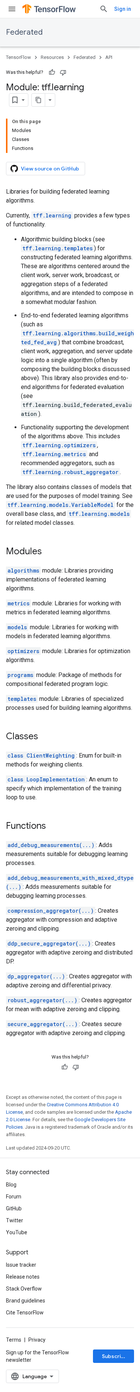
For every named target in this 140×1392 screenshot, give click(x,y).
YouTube (16, 1232)
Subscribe (115, 1356)
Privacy (37, 1340)
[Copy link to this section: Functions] (53, 826)
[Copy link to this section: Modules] (49, 552)
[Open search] (103, 8)
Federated (24, 32)
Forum (13, 1197)
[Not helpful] (63, 72)
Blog (11, 1185)
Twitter (14, 1220)
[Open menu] (11, 9)
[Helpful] (51, 72)
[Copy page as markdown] (38, 100)
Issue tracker (21, 1265)
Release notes (23, 1277)
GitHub (14, 1208)
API (108, 57)
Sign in (122, 9)
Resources (52, 57)
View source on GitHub (50, 168)
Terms (13, 1340)
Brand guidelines (25, 1301)
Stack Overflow (24, 1289)
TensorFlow (18, 57)
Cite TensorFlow (25, 1313)
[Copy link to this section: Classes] (45, 737)
